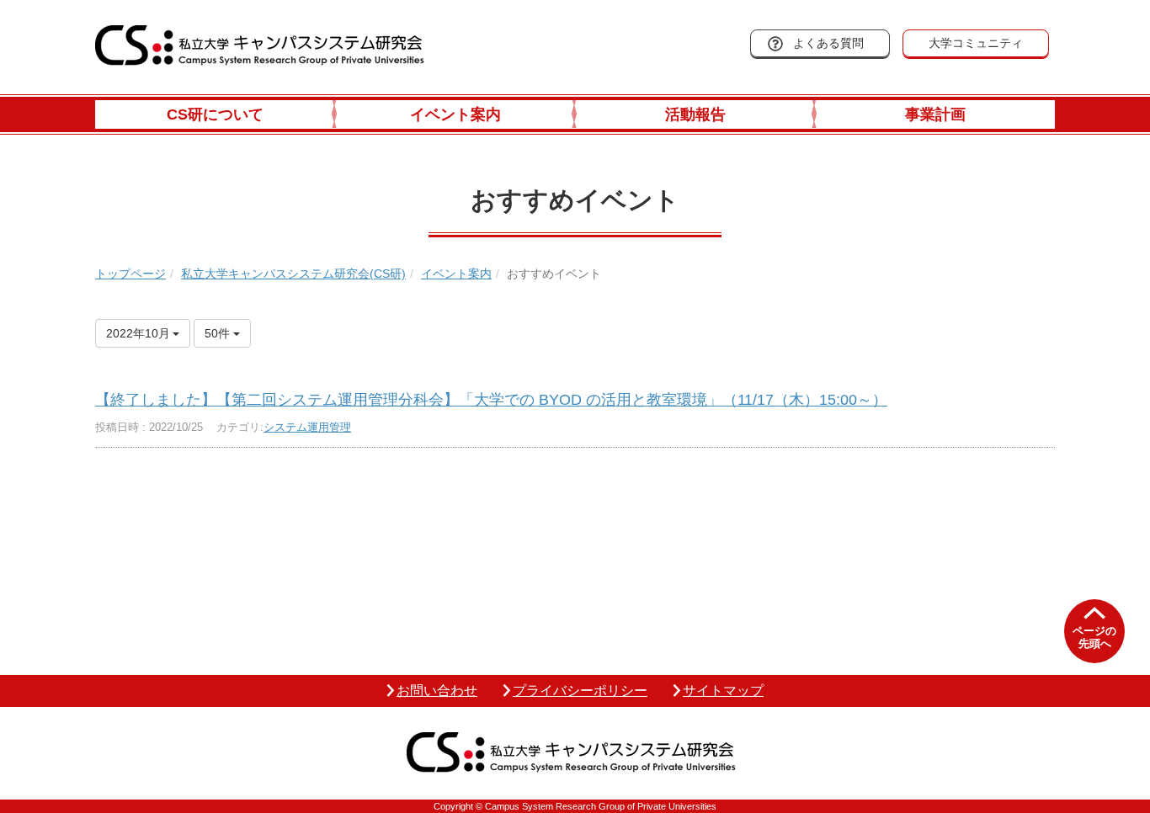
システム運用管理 (307, 427)
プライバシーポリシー (580, 690)
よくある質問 (828, 43)
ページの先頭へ (1094, 637)
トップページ (130, 273)
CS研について (215, 114)
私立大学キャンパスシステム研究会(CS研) (293, 273)
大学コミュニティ (976, 43)
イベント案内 (455, 114)
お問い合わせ (437, 690)
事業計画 (935, 114)
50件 (219, 333)
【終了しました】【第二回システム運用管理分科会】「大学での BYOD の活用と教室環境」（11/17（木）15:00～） (491, 399)
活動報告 (695, 114)
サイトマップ (723, 690)
